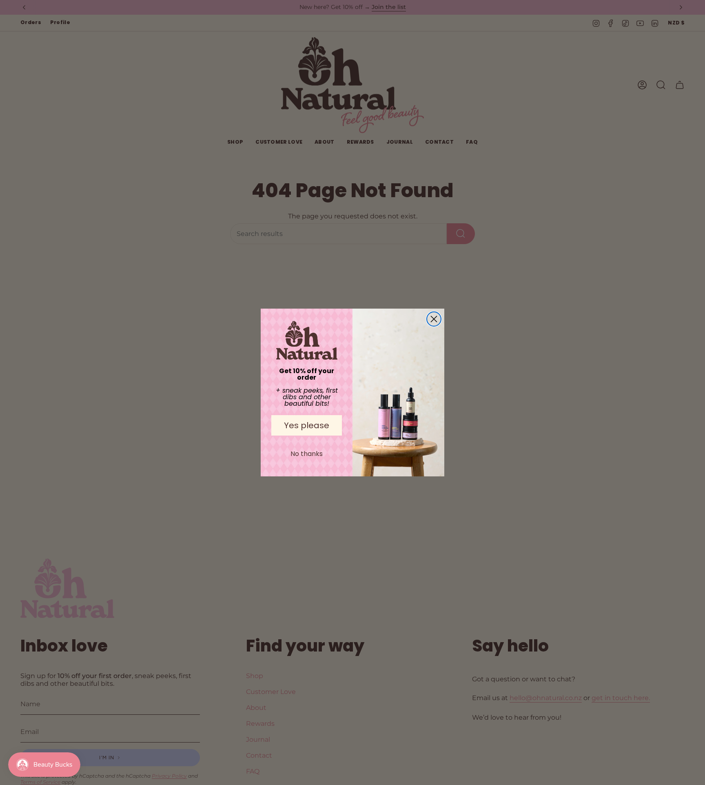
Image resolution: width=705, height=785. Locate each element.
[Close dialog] (434, 319)
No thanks (306, 453)
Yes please (306, 425)
